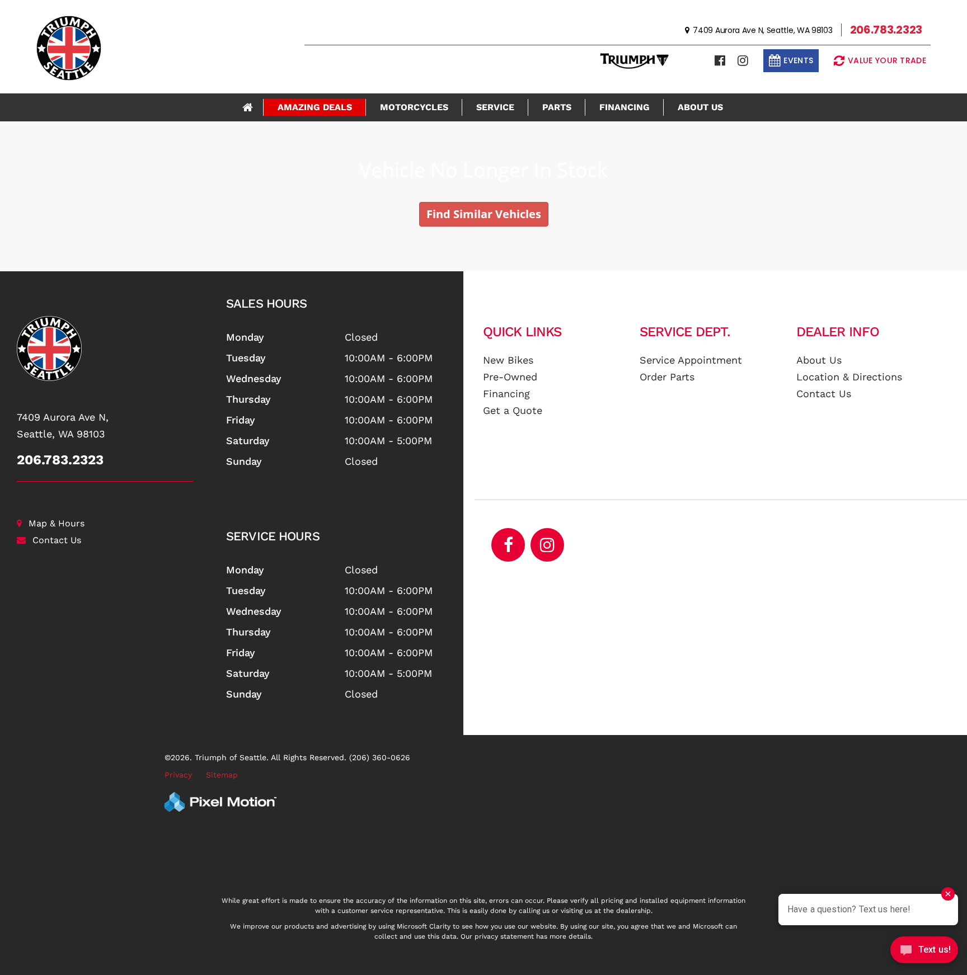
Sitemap (222, 774)
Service (495, 107)
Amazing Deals (315, 107)
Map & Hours (57, 523)
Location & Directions (849, 377)
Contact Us (56, 540)
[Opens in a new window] (720, 60)
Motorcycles (414, 107)
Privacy (178, 774)
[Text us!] (924, 952)
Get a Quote (512, 410)
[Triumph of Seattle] (117, 348)
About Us (700, 107)
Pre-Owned (510, 377)
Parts (556, 107)
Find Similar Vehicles (483, 214)
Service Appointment (691, 360)
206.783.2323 (60, 460)
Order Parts (667, 377)
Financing (624, 107)
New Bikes (508, 360)
